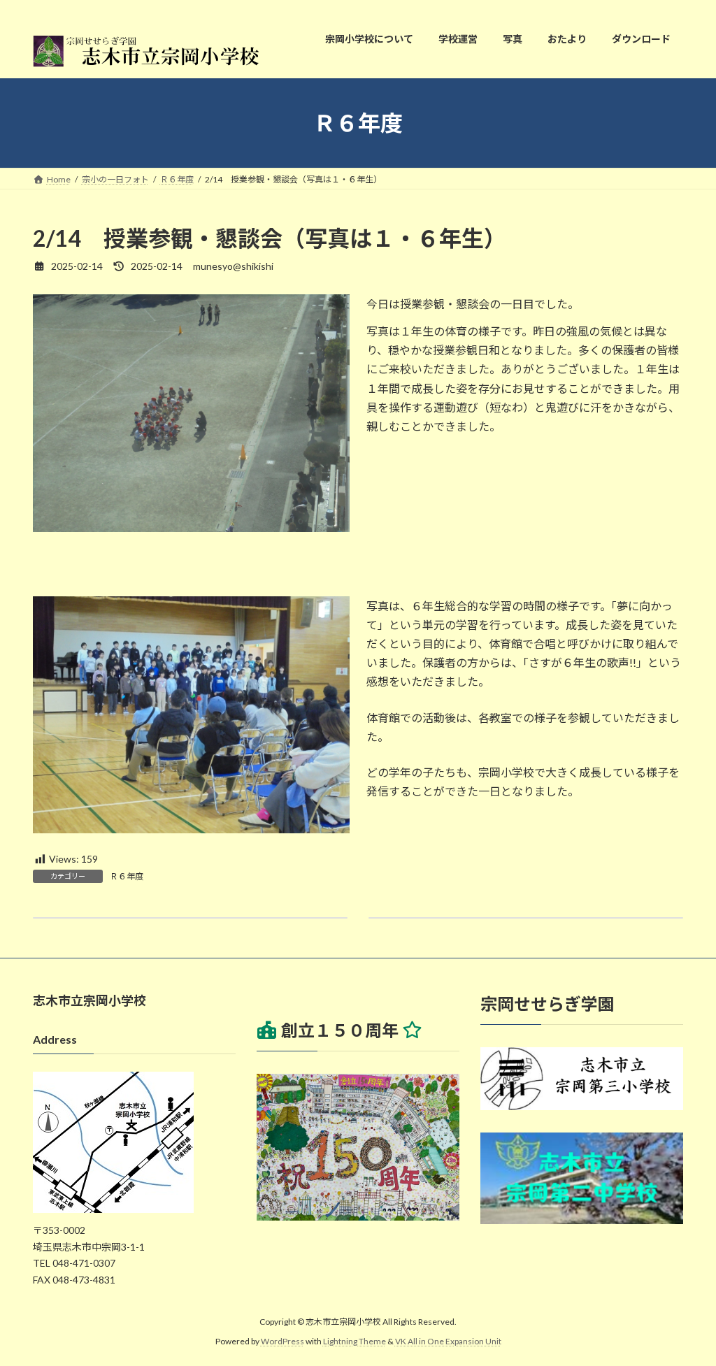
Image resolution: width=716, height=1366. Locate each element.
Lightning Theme (354, 1341)
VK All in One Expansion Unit (448, 1341)
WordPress (282, 1341)
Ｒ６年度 (126, 876)
